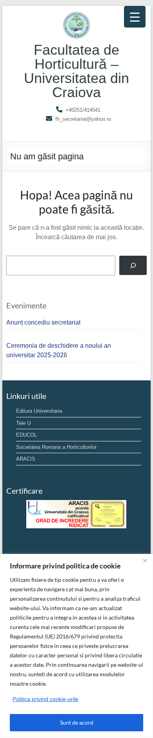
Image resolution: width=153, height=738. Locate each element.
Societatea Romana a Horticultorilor (56, 447)
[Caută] (133, 265)
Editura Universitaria (39, 411)
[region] (76, 646)
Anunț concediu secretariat (43, 322)
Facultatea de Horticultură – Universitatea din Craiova (76, 71)
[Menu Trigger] (135, 17)
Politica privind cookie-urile (45, 699)
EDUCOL (26, 435)
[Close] (144, 560)
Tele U (23, 423)
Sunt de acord (76, 722)
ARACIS (25, 459)
